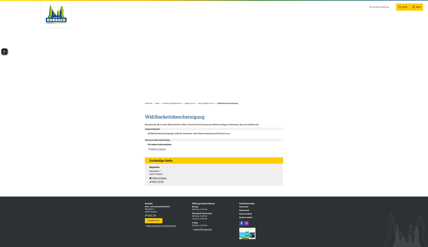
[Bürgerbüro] (214, 173)
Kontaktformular (153, 220)
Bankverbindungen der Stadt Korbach (161, 226)
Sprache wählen (379, 7)
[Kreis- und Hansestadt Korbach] (167, 211)
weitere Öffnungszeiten (203, 229)
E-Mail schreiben (158, 178)
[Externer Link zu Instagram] (246, 223)
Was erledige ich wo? (206, 103)
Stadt (157, 103)
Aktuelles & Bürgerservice (172, 103)
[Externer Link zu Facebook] (241, 223)
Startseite (148, 103)
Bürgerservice (190, 103)
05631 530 (150, 215)
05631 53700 (156, 182)
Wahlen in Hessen (158, 149)
